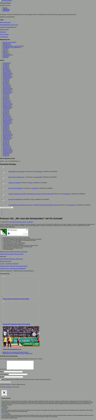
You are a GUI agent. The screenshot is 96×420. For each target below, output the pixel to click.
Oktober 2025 (6, 75)
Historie (5, 51)
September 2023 (7, 107)
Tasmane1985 (38, 177)
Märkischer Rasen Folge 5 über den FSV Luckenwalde (13, 251)
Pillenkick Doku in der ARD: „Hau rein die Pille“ (11, 254)
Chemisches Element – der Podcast (12, 46)
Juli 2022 (5, 125)
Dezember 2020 (7, 149)
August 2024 (6, 93)
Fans (4, 50)
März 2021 (5, 145)
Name (2, 371)
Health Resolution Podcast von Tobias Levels (11, 258)
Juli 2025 (5, 79)
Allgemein (5, 43)
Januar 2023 (6, 117)
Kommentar (3, 369)
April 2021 (5, 144)
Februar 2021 (6, 146)
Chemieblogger (4, 36)
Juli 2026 (5, 64)
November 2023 (7, 104)
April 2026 (5, 68)
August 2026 (6, 63)
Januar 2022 (6, 132)
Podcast (5, 8)
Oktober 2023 (6, 106)
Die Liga (5, 48)
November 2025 (7, 74)
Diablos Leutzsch (4, 29)
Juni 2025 (5, 80)
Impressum (6, 10)
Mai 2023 (5, 112)
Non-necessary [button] (5, 412)
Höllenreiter (3, 32)
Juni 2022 (5, 126)
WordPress (9, 387)
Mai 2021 (5, 143)
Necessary (5, 407)
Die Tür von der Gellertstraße (15, 188)
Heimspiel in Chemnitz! (14, 182)
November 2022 (7, 120)
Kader (4, 52)
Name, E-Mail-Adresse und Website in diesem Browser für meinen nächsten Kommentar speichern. (26, 379)
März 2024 (5, 99)
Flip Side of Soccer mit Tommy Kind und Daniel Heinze (13, 266)
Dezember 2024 (7, 88)
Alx (18, 387)
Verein (4, 57)
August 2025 (6, 78)
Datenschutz (6, 9)
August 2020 (6, 153)
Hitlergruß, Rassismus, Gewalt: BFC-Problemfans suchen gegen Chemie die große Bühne (30, 193)
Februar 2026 (6, 70)
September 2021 (7, 137)
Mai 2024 (5, 97)
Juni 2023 (5, 111)
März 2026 (5, 69)
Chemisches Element (5, 3)
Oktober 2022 (6, 121)
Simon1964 (35, 188)
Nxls (33, 199)
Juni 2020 (5, 155)
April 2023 (5, 113)
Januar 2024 (6, 102)
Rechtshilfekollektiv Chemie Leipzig (9, 24)
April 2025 (5, 83)
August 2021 (6, 139)
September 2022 (7, 122)
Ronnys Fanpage (4, 34)
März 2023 (5, 115)
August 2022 (6, 124)
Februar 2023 (6, 116)
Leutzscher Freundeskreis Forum (8, 27)
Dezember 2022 (7, 118)
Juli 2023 (5, 110)
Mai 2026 (5, 66)
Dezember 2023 (7, 103)
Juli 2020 (5, 154)
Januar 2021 (6, 148)
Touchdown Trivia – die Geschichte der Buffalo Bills (13, 268)
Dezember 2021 (7, 134)
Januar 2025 (6, 87)
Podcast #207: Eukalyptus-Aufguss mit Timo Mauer (16, 324)
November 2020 (7, 150)
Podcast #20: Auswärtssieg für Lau (12, 349)
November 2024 (7, 89)
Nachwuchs (6, 53)
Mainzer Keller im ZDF (5, 261)
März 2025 (5, 84)
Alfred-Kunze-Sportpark (9, 42)
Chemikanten (6, 44)
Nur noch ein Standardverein (15, 199)
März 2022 (5, 130)
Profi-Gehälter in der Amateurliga (16, 171)
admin (30, 182)
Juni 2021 (5, 141)
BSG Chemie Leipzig (5, 22)
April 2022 (5, 129)
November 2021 (7, 135)
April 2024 (5, 98)
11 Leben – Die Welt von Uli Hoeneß (9, 263)
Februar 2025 (6, 85)
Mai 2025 (5, 82)
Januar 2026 (6, 71)
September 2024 (7, 92)
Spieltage (5, 56)
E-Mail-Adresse (4, 374)
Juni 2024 (5, 96)
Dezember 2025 (7, 73)
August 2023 (6, 108)
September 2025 (7, 77)
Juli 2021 (5, 140)
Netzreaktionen (6, 55)
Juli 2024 (5, 94)
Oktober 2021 (6, 136)
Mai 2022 (5, 127)
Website (2, 376)
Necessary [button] (4, 406)
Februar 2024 (6, 101)
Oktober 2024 (6, 91)
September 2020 (7, 151)
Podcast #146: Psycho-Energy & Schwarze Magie (16, 298)
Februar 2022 (6, 131)
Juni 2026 (5, 65)
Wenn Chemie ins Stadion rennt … (17, 177)
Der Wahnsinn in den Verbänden (11, 47)
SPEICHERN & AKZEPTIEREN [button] (9, 418)
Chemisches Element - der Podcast (24, 222)
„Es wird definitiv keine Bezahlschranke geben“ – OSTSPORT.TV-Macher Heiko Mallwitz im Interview (33, 205)
